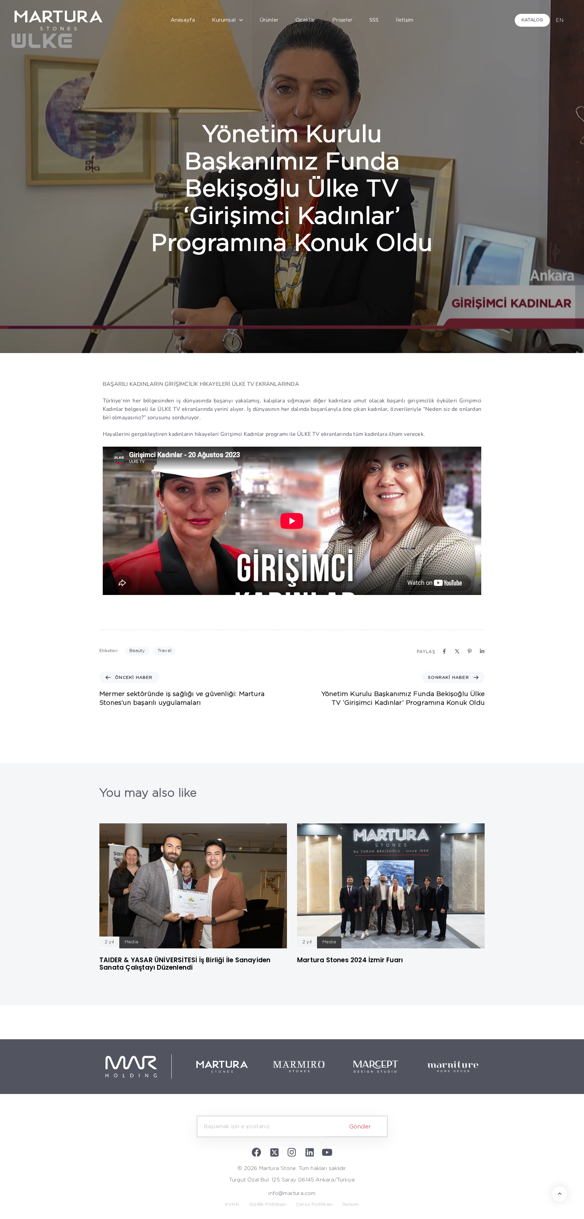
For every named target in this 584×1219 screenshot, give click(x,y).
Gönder (360, 1126)
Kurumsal (224, 20)
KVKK (232, 1204)
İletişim (405, 20)
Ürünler (269, 20)
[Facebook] (444, 651)
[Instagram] (292, 1152)
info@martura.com (291, 1193)
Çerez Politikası (314, 1204)
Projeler (342, 20)
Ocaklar (305, 20)
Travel (164, 651)
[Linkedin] (482, 651)
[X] (457, 651)
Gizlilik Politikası (267, 1204)
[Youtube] (327, 1152)
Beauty (137, 651)
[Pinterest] (469, 651)
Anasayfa (183, 20)
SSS (374, 20)
